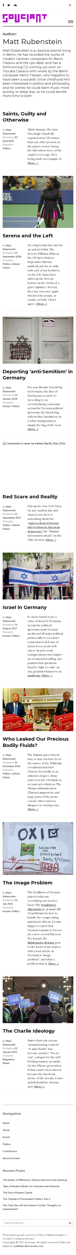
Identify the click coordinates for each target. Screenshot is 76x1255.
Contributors (10, 1151)
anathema (34, 675)
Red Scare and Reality (30, 497)
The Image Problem (27, 883)
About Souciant (11, 1158)
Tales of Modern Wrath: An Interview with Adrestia (31, 1186)
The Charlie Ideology (29, 1031)
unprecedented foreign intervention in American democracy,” (44, 527)
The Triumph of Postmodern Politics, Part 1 (27, 1198)
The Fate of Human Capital (17, 1192)
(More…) (33, 163)
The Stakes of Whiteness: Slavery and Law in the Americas (35, 1179)
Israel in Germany (25, 607)
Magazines (8, 1059)
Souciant (25, 18)
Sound (6, 1137)
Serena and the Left (28, 236)
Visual (6, 1129)
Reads (6, 1063)
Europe (7, 406)
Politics (7, 148)
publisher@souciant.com (28, 1246)
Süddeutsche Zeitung (41, 942)
